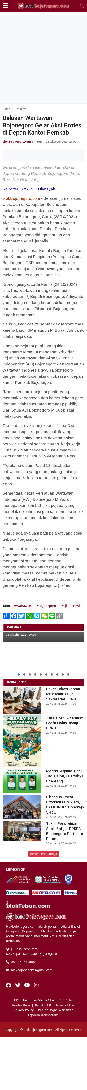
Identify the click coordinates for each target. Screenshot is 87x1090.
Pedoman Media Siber (39, 1000)
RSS (16, 1000)
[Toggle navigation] (81, 6)
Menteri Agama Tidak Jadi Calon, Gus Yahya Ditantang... (64, 776)
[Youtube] (27, 985)
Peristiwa (20, 109)
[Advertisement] (43, 57)
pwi (77, 605)
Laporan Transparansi (43, 1014)
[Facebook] (9, 985)
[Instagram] (36, 985)
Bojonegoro (47, 605)
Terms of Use (65, 1005)
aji (65, 605)
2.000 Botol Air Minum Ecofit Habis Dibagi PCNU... (64, 723)
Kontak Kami (21, 1005)
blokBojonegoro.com (17, 142)
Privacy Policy (24, 1010)
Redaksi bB (43, 1005)
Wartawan (23, 605)
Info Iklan (66, 1000)
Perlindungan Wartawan (55, 1010)
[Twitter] (18, 985)
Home (6, 109)
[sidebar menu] (5, 6)
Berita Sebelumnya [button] (43, 854)
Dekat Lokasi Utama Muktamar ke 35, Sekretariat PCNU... (63, 694)
